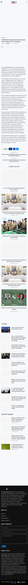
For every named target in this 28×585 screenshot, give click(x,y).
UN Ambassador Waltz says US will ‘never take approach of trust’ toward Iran (18, 398)
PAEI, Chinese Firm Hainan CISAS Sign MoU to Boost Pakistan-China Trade (18, 428)
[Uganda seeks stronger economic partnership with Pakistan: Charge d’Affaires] (5, 438)
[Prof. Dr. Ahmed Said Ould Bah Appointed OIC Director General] (14, 178)
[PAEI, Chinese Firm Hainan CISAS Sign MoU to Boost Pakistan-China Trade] (5, 429)
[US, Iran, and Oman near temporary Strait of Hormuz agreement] (5, 364)
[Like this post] (10, 149)
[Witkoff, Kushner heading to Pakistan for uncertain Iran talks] (5, 382)
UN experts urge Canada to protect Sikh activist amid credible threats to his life (18, 355)
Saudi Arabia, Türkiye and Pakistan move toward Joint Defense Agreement (18, 346)
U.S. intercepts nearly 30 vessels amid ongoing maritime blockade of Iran (18, 390)
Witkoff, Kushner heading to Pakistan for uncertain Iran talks (18, 381)
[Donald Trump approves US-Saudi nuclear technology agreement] (5, 373)
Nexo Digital (14, 583)
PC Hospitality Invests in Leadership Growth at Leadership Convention (17, 446)
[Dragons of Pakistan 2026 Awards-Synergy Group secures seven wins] (5, 420)
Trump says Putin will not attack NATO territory (17, 328)
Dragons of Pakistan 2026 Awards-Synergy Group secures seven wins (18, 419)
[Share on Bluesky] (17, 149)
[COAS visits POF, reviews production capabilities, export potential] (14, 225)
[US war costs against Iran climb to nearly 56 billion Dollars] (5, 408)
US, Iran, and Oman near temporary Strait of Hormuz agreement (18, 364)
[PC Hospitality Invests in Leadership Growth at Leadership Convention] (5, 447)
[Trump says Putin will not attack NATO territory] (5, 330)
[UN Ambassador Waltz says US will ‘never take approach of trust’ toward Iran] (5, 399)
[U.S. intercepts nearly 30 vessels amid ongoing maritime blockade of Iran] (5, 390)
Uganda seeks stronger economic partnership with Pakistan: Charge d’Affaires (18, 437)
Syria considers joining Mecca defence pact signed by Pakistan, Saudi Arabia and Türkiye (18, 338)
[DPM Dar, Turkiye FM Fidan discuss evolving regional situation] (14, 297)
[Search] (26, 2)
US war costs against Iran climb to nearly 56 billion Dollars (17, 407)
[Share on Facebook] (14, 149)
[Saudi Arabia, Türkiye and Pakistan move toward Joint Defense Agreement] (5, 347)
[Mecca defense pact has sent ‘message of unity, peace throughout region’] (14, 273)
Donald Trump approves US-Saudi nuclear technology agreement (18, 372)
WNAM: (8, 43)
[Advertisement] (14, 22)
